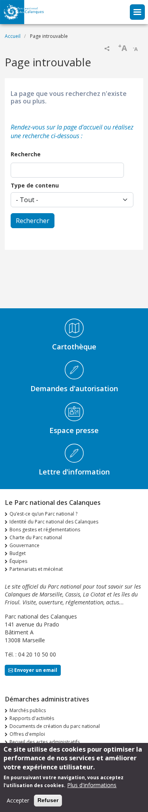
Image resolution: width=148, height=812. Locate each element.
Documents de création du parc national (54, 726)
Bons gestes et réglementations (44, 529)
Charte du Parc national (35, 537)
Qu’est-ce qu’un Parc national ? (43, 513)
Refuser (47, 800)
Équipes (18, 561)
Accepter (18, 800)
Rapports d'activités (31, 718)
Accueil (13, 36)
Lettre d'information (74, 471)
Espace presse (74, 430)
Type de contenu (35, 185)
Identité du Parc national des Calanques (53, 521)
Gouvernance (24, 545)
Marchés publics (27, 710)
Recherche (26, 154)
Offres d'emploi (27, 734)
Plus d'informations (91, 785)
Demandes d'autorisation (74, 388)
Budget (17, 553)
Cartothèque (74, 346)
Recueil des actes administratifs (44, 742)
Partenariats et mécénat (36, 569)
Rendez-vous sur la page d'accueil (56, 127)
